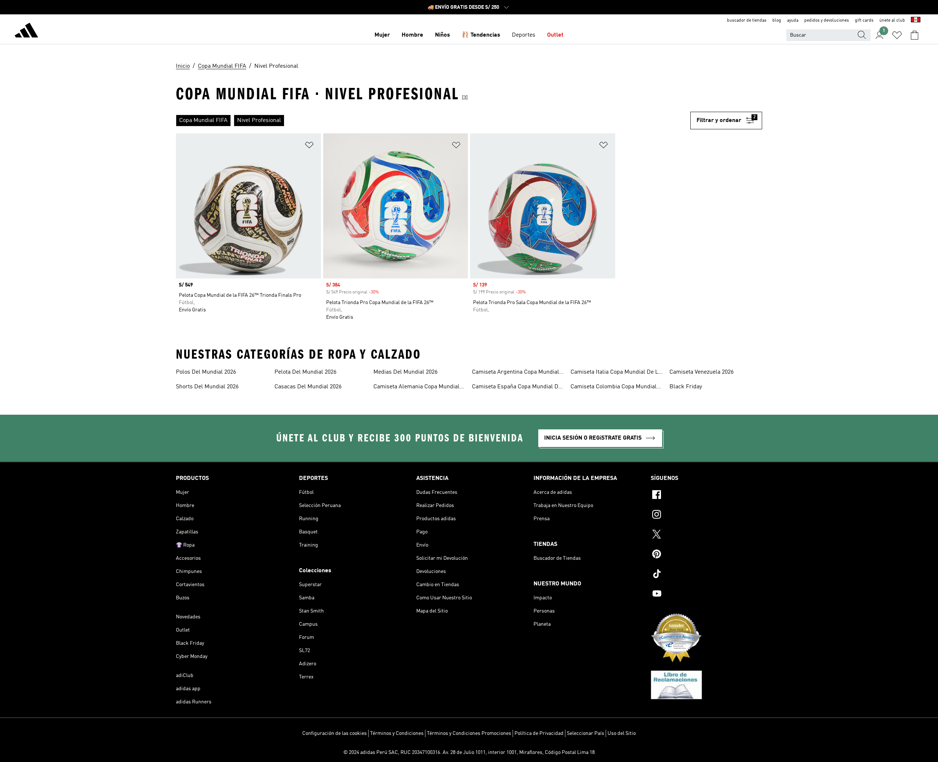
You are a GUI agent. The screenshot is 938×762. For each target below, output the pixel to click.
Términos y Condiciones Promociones (469, 733)
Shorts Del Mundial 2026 (207, 387)
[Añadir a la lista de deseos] (309, 146)
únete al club (892, 20)
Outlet (555, 35)
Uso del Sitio (622, 733)
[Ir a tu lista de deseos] (897, 35)
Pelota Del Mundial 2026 (305, 372)
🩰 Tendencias (481, 35)
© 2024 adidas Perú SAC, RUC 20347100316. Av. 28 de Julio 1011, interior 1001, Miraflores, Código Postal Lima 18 (469, 752)
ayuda (792, 20)
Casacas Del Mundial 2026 (307, 387)
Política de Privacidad (539, 733)
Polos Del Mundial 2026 (206, 372)
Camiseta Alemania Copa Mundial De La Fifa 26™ (416, 387)
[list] (433, 120)
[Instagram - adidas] (706, 515)
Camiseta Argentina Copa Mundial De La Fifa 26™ (515, 373)
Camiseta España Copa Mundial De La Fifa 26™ (516, 387)
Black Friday (685, 387)
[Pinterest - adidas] (706, 555)
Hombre (412, 35)
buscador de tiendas (747, 20)
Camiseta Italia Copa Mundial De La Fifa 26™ (615, 373)
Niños (442, 35)
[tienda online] (26, 31)
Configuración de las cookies (334, 733)
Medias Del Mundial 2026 (405, 372)
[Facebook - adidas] (706, 496)
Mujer (382, 35)
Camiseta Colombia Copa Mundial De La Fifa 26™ (613, 387)
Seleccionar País (585, 733)
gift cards (864, 20)
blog (776, 20)
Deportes (523, 35)
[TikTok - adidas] (706, 575)
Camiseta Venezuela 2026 (701, 372)
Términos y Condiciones (397, 733)
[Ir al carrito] (914, 35)
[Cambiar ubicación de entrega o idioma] (915, 20)
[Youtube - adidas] (706, 594)
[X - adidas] (706, 535)
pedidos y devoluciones (826, 20)
